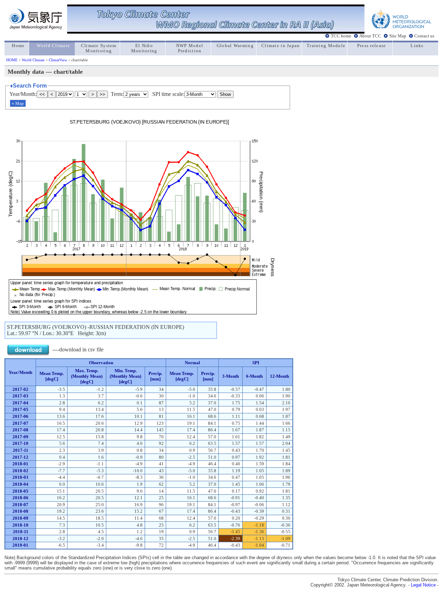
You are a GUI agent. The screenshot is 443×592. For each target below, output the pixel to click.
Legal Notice (423, 584)
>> (102, 94)
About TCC (370, 36)
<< (42, 94)
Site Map (397, 36)
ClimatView (58, 60)
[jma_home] (36, 27)
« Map (18, 103)
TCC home (341, 36)
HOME (12, 60)
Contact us (424, 36)
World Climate (33, 60)
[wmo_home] (401, 27)
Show (225, 94)
